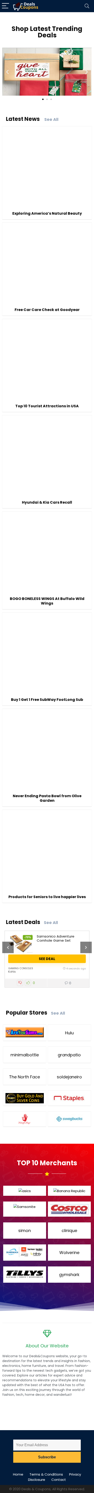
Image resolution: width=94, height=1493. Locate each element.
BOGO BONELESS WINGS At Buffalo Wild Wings (47, 601)
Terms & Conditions (46, 1474)
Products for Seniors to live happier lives (47, 896)
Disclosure (36, 1479)
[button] (7, 72)
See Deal (47, 958)
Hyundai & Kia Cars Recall (47, 502)
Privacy (75, 1474)
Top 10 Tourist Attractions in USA (47, 406)
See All (51, 119)
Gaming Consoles (20, 968)
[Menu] (5, 6)
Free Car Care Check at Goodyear (47, 309)
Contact (58, 1479)
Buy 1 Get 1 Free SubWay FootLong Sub (47, 699)
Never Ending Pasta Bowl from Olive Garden (47, 798)
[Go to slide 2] (47, 99)
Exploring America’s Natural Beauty (47, 213)
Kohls (12, 972)
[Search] (86, 6)
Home (18, 1474)
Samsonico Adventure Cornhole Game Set (55, 938)
